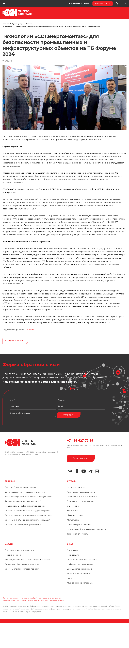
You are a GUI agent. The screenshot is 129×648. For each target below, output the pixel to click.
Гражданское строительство (80, 501)
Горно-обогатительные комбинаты (83, 496)
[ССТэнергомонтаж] (17, 15)
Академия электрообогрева (80, 573)
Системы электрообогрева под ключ (22, 569)
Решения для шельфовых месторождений (25, 506)
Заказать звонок (102, 3)
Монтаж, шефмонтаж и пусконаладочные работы (28, 559)
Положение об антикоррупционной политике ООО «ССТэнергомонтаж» (33, 601)
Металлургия (73, 520)
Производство (74, 555)
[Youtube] (84, 471)
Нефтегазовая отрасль (77, 487)
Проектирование (13, 555)
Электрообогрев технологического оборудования (28, 496)
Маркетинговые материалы (80, 583)
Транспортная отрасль (77, 534)
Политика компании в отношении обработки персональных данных (32, 598)
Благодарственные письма (79, 569)
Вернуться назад (16, 340)
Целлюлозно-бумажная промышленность (86, 529)
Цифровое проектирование (80, 564)
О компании (72, 550)
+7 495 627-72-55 (79, 3)
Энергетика (72, 510)
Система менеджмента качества (82, 559)
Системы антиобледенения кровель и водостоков (28, 515)
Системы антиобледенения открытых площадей (27, 520)
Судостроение (73, 506)
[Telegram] (90, 471)
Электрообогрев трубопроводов (20, 487)
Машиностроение (75, 515)
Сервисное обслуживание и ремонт (22, 564)
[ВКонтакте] (70, 471)
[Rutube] (97, 471)
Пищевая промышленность (80, 524)
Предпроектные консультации (19, 550)
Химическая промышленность (81, 492)
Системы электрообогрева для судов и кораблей (28, 510)
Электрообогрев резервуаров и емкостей (25, 492)
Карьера (71, 578)
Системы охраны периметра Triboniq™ (23, 524)
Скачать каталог (80, 458)
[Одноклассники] (77, 471)
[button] (4, 3)
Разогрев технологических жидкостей (23, 501)
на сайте (30, 329)
